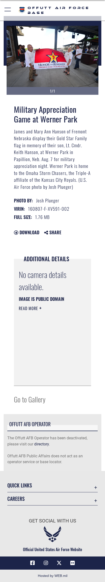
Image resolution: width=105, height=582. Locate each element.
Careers (16, 498)
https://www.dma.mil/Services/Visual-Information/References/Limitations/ (48, 376)
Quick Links (19, 485)
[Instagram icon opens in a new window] (46, 563)
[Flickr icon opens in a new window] (72, 563)
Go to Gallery (29, 399)
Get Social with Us (52, 521)
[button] (8, 10)
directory (41, 444)
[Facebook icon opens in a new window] (32, 563)
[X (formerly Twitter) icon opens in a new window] (59, 563)
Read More (29, 308)
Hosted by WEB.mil (52, 576)
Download (28, 232)
